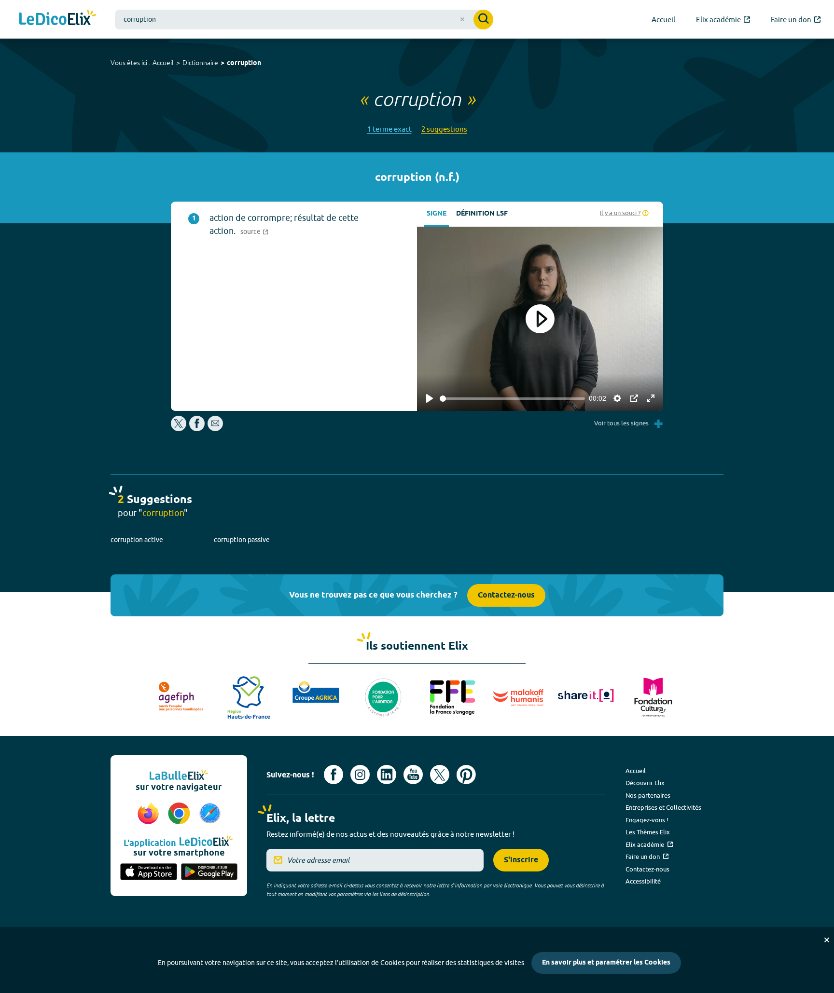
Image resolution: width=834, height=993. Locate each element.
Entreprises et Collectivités (663, 807)
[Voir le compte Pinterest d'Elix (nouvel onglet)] (466, 774)
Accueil (163, 63)
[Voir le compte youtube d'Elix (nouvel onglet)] (413, 774)
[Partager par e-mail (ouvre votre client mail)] (215, 428)
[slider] (512, 398)
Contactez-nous (506, 595)
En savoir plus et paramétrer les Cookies (606, 962)
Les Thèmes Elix (648, 832)
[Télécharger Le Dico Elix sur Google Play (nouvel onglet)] (209, 872)
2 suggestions (444, 129)
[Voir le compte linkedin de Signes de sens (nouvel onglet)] (386, 774)
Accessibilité (643, 881)
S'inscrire (521, 860)
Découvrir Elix (645, 783)
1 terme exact (389, 129)
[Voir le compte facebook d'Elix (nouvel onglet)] (333, 774)
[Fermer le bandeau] (827, 940)
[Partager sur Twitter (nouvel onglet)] (179, 428)
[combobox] (304, 19)
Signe (436, 213)
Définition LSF (482, 213)
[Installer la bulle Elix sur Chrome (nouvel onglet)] (180, 814)
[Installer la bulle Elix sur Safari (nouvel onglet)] (210, 814)
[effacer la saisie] (462, 19)
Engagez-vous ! (647, 820)
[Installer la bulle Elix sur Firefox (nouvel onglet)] (149, 814)
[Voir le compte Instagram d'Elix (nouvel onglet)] (360, 774)
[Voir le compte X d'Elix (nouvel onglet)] (439, 774)
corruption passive (242, 540)
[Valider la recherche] (483, 19)
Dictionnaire (200, 63)
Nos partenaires (648, 795)
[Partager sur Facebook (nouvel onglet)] (197, 428)
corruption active (137, 540)
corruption (244, 63)
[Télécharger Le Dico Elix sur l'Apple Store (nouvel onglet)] (148, 872)
